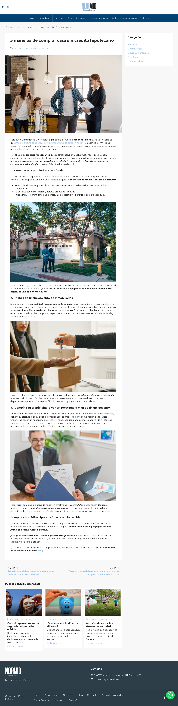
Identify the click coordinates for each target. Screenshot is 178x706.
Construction (30, 48)
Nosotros (58, 18)
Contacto (80, 18)
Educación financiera (67, 619)
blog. (41, 550)
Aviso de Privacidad (98, 18)
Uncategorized (136, 61)
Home (11, 27)
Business (20, 27)
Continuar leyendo (15, 646)
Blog (69, 18)
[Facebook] (164, 697)
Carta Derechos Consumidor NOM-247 (130, 18)
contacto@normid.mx (106, 679)
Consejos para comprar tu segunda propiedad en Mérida (23, 626)
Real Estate (44, 48)
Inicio (31, 18)
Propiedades (44, 18)
